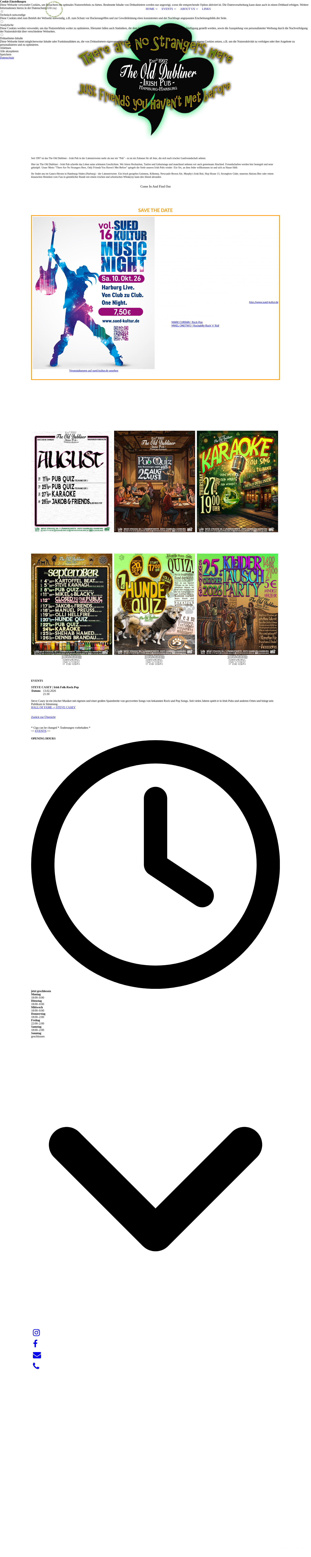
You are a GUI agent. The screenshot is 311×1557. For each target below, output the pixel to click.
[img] (53, 9)
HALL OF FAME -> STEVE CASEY (53, 707)
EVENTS (167, 8)
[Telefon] (36, 1366)
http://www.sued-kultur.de (263, 302)
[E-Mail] (37, 1355)
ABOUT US (187, 8)
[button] (155, 48)
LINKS (206, 8)
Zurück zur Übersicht (43, 717)
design (162, 1541)
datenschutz (300, 1548)
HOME (150, 8)
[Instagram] (36, 1332)
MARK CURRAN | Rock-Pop (187, 322)
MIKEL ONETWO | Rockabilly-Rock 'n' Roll (195, 326)
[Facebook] (35, 1343)
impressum (286, 1548)
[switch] (2, 21)
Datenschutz (7, 57)
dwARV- (156, 1541)
